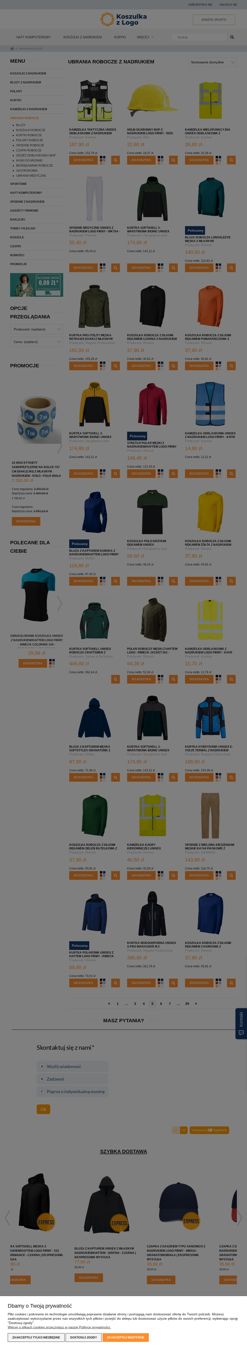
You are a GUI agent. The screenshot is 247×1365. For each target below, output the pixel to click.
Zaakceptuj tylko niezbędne (36, 1337)
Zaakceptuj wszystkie (125, 1337)
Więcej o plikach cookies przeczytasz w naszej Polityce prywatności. (59, 1327)
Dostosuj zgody (83, 1337)
